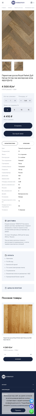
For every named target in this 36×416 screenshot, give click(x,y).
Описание (26, 143)
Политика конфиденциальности (21, 405)
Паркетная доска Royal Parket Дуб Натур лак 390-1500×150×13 (17, 338)
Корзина (33, 2)
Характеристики (10, 143)
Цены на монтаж (14, 288)
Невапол (20, 2)
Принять (18, 410)
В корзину (18, 126)
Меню (3, 3)
